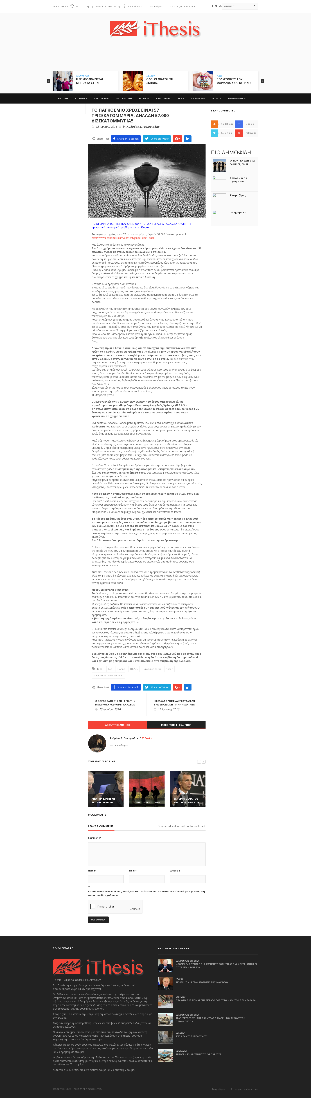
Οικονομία (181, 1051)
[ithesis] (155, 26)
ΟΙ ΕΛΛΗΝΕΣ (198, 98)
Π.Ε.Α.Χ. (134, 669)
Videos (216, 98)
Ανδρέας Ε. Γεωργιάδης (143, 127)
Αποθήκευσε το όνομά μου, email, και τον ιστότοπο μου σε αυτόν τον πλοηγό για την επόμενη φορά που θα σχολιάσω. (146, 893)
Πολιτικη (62, 98)
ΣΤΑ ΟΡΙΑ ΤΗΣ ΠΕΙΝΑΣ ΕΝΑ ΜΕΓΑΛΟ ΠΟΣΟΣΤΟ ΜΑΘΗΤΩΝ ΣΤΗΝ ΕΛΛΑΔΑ (216, 1000)
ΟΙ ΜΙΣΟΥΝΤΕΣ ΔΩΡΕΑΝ (147, 802)
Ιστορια (144, 98)
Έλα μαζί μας (155, 6)
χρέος (169, 669)
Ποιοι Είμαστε (135, 6)
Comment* (94, 837)
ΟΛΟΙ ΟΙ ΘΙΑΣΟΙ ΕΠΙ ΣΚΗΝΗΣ (159, 81)
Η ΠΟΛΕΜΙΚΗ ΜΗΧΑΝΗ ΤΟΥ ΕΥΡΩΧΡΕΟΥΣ (198, 1054)
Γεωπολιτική (82, 75)
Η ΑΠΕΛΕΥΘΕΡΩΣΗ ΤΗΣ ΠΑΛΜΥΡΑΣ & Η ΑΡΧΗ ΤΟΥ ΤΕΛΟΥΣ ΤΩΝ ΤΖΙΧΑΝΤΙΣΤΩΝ (210, 1020)
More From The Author (176, 725)
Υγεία (219, 75)
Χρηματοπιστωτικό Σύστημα (108, 675)
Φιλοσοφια (163, 98)
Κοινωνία (180, 997)
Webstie (175, 870)
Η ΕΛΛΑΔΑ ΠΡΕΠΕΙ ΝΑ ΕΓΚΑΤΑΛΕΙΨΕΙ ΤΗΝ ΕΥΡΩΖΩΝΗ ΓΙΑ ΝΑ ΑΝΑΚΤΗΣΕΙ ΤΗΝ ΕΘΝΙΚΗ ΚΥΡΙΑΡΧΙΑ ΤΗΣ (174, 704)
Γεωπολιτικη (124, 98)
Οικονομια (101, 98)
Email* (133, 870)
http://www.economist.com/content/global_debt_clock (123, 237)
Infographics (237, 98)
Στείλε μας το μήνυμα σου (182, 6)
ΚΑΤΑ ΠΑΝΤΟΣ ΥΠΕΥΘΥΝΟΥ (191, 1036)
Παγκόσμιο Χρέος (152, 669)
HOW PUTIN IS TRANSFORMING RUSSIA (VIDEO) (202, 982)
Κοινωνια (81, 98)
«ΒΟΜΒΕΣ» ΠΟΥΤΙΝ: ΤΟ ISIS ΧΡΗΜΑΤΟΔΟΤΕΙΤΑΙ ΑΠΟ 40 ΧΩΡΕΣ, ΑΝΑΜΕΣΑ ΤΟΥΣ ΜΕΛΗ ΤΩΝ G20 (216, 966)
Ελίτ (110, 669)
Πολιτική (150, 75)
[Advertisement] (155, 57)
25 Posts (147, 738)
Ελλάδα (121, 669)
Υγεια (181, 98)
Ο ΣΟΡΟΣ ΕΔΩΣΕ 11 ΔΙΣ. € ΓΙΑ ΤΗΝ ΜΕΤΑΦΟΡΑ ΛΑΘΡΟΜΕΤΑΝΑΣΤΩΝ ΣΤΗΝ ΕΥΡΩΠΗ (115, 704)
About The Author (117, 725)
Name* (92, 870)
